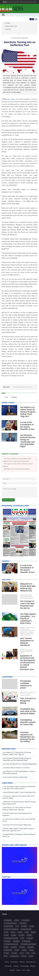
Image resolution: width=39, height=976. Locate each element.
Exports (25, 926)
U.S (22, 953)
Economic (14, 962)
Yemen (24, 956)
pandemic (16, 941)
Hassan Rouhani (26, 929)
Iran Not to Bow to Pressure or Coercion (16, 767)
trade (32, 950)
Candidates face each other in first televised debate (28, 711)
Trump (7, 953)
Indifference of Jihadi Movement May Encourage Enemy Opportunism (18, 803)
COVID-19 (23, 923)
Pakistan (30, 938)
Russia (22, 947)
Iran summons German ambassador (15, 777)
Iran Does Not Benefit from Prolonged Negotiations (20, 764)
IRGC (33, 932)
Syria (17, 950)
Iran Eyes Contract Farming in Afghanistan (17, 825)
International (30, 962)
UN (34, 953)
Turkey (15, 953)
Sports (12, 970)
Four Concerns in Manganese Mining (28, 700)
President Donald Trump (11, 944)
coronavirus (26, 920)
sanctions (14, 397)
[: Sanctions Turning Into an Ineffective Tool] (36, 19)
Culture (16, 966)
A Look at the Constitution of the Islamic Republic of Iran (19, 820)
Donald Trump (9, 926)
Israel (6, 935)
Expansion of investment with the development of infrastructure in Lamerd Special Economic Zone (27, 662)
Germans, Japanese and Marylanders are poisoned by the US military (27, 736)
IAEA (6, 932)
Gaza (32, 926)
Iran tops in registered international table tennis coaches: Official (18, 797)
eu (17, 926)
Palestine (7, 941)
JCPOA (22, 935)
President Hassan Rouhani (29, 944)
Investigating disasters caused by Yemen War (27, 722)
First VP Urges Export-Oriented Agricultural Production (17, 814)
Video (28, 970)
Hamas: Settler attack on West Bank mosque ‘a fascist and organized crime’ (18, 829)
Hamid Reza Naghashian (11, 929)
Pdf (23, 970)
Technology (24, 966)
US (6, 397)
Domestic (8, 966)
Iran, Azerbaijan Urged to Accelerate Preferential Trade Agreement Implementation (18, 787)
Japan (14, 935)
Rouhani (14, 947)
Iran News (11, 99)
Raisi (6, 947)
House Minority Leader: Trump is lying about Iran (19, 792)
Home (7, 962)
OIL (23, 938)
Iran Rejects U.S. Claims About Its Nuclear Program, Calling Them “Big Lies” (28, 411)
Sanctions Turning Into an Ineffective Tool (19, 43)
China (17, 920)
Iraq (27, 932)
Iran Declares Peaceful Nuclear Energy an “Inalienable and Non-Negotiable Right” (16, 759)
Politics (22, 962)
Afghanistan (8, 920)
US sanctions (14, 956)
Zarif (31, 956)
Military (32, 966)
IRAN (20, 932)
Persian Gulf (27, 941)
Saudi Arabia (8, 950)
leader (29, 935)
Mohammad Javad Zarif (11, 938)
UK (28, 953)
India (13, 932)
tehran (24, 950)
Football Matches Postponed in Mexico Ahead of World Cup (18, 835)
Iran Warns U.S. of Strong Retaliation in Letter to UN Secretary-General (18, 772)
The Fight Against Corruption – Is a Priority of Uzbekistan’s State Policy (28, 618)
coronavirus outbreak (10, 923)
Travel (18, 970)
